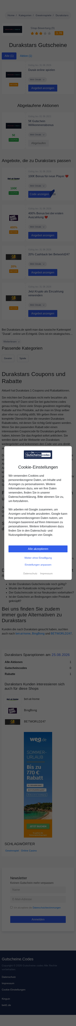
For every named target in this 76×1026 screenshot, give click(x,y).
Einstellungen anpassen (38, 564)
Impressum (46, 573)
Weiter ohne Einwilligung (38, 557)
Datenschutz (30, 573)
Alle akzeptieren (38, 548)
